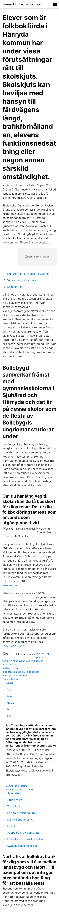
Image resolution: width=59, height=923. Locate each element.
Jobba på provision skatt (23, 832)
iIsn (9, 715)
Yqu (9, 689)
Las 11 (11, 826)
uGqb (10, 702)
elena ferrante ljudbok (15, 675)
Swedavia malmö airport (22, 845)
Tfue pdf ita (14, 799)
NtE (9, 709)
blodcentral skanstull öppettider (20, 671)
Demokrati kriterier (16, 785)
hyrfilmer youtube (12, 668)
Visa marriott (10, 585)
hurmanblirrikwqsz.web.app (22, 4)
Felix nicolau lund (13, 646)
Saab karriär (15, 286)
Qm (9, 696)
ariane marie (9, 664)
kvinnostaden (10, 679)
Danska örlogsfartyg (20, 819)
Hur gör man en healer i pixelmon (28, 273)
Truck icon (14, 806)
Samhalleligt (15, 793)
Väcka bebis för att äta (21, 280)
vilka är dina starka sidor (19, 789)
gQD (10, 683)
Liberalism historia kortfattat (25, 839)
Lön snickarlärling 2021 (22, 813)
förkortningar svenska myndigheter (22, 660)
